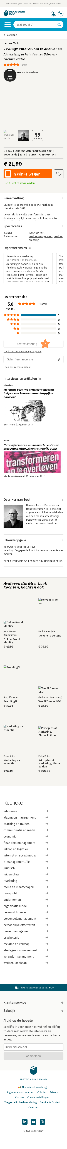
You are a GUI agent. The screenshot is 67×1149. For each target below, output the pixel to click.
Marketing (12, 35)
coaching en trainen (17, 824)
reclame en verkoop (16, 944)
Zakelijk (9, 1011)
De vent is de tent (49, 635)
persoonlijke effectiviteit (19, 925)
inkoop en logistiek (16, 849)
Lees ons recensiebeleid (17, 367)
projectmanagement (17, 931)
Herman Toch (11, 43)
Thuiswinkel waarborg (34, 1087)
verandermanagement (19, 956)
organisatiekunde (15, 906)
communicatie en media (20, 830)
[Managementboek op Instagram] (42, 1122)
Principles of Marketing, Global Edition (49, 763)
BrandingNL (11, 701)
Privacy (53, 1092)
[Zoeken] (59, 24)
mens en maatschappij (19, 887)
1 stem (24, 64)
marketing (10, 880)
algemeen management (20, 817)
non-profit (10, 893)
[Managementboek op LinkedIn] (25, 1122)
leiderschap (11, 874)
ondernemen (12, 899)
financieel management (19, 843)
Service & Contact (50, 1102)
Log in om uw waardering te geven (22, 351)
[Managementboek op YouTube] (33, 1122)
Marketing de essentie (12, 762)
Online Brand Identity (12, 641)
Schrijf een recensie (20, 359)
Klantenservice (15, 1003)
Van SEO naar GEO (49, 701)
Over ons (33, 1107)
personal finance (15, 912)
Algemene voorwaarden (20, 1092)
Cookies (19, 1097)
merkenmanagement (40, 236)
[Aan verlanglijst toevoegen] (58, 173)
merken (58, 236)
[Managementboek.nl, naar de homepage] (14, 15)
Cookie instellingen (38, 1097)
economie (10, 836)
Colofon (41, 1092)
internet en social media (20, 855)
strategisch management (20, 950)
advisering (10, 811)
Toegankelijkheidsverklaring (20, 1102)
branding (34, 240)
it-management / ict (17, 862)
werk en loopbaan (15, 963)
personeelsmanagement (20, 918)
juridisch (9, 868)
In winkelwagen (26, 174)
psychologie (11, 937)
